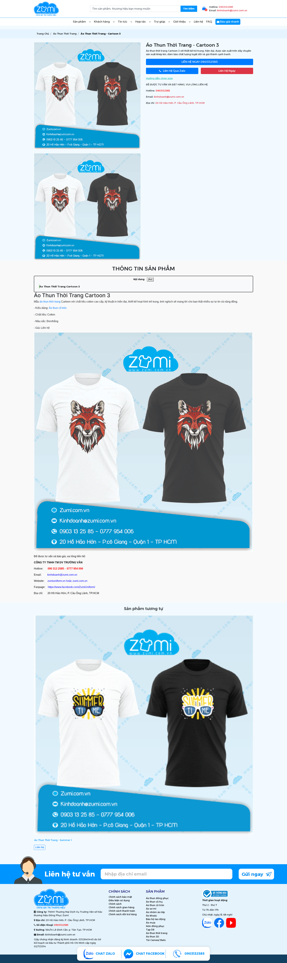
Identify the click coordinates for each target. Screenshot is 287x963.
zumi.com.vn (80, 580)
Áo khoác (151, 915)
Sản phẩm (80, 21)
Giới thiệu (179, 21)
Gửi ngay (253, 874)
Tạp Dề (150, 929)
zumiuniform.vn (56, 580)
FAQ (209, 21)
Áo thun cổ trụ (154, 901)
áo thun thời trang (50, 301)
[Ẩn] (150, 279)
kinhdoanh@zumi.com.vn (232, 10)
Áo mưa (150, 922)
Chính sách (115, 903)
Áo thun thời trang (156, 933)
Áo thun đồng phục (157, 898)
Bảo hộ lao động (155, 919)
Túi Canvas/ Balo (156, 940)
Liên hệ (198, 21)
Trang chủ (43, 33)
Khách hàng (102, 21)
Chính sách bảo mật (120, 896)
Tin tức (123, 21)
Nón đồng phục (155, 926)
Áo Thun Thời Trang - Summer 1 (53, 840)
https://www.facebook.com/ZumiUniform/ (71, 587)
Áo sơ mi (151, 908)
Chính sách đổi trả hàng (123, 914)
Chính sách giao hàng (121, 907)
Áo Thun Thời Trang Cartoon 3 (59, 286)
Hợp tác (140, 21)
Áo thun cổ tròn (58, 307)
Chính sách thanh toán (122, 910)
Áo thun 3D (152, 936)
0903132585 (226, 6)
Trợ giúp (160, 21)
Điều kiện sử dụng (119, 900)
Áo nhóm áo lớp (155, 912)
